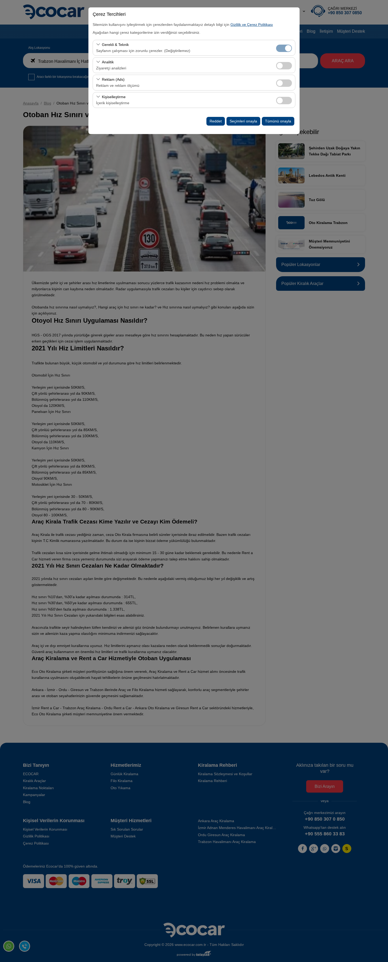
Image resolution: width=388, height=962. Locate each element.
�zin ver (284, 65)
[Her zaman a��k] (284, 47)
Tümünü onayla (278, 121)
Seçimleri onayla (243, 121)
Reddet (216, 121)
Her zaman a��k (284, 48)
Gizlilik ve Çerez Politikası (251, 24)
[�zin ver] (284, 65)
